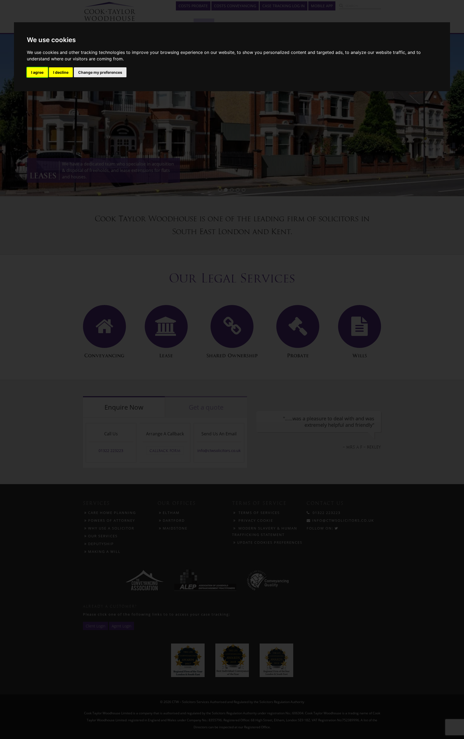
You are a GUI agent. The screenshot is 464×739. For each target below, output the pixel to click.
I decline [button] (60, 72)
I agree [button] (37, 72)
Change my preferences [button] (100, 72)
